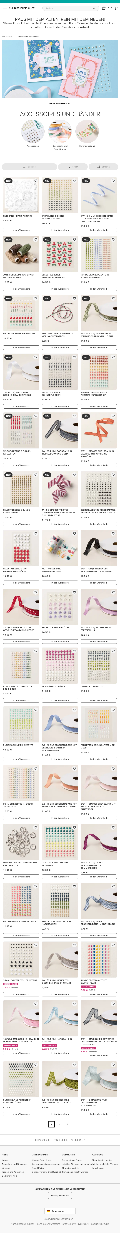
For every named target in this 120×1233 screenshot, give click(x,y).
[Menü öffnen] (5, 8)
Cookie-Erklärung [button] (100, 1224)
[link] (110, 8)
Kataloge (97, 1154)
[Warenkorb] (116, 8)
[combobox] (71, 8)
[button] (104, 8)
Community (68, 1154)
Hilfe (5, 1154)
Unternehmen (40, 1154)
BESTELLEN (7, 36)
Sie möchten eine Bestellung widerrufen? (60, 1189)
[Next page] (67, 1124)
